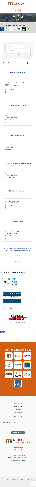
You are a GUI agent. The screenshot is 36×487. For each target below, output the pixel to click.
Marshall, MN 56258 (18, 460)
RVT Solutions (18, 484)
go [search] (18, 54)
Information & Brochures (20, 253)
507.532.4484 (18, 450)
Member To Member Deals (15, 250)
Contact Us (12, 253)
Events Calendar (25, 248)
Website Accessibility (18, 481)
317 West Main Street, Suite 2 (18, 458)
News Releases (17, 248)
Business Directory (8, 248)
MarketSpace (25, 250)
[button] (4, 63)
